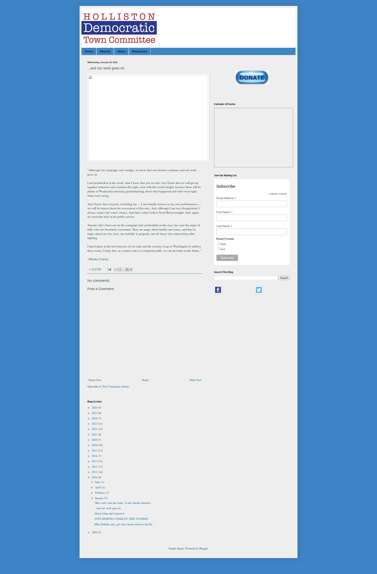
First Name (224, 212)
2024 (95, 418)
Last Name (224, 226)
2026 (95, 407)
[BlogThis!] (120, 269)
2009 (95, 532)
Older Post (195, 380)
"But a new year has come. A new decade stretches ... (124, 503)
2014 (95, 456)
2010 (95, 477)
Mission (105, 51)
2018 (95, 445)
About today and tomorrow (109, 513)
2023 (95, 423)
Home (89, 51)
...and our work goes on (107, 508)
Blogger (203, 548)
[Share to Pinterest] (131, 269)
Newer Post (94, 380)
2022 (95, 429)
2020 (95, 440)
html (223, 244)
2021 (95, 434)
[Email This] (116, 269)
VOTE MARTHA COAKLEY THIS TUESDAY (121, 519)
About (121, 51)
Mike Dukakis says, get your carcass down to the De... (124, 524)
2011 (95, 472)
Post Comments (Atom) (116, 386)
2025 (95, 413)
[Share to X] (123, 269)
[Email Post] (109, 269)
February (100, 492)
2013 (95, 461)
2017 (95, 450)
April (98, 487)
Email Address (226, 198)
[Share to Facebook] (127, 269)
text (223, 249)
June (98, 482)
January (99, 498)
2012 (95, 466)
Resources (139, 51)
